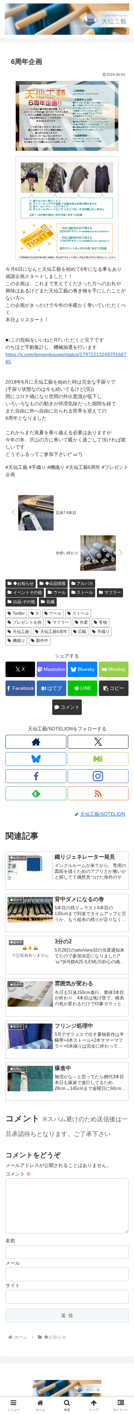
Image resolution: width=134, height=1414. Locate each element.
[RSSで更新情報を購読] (98, 793)
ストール (85, 592)
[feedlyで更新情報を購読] (35, 793)
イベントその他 (27, 592)
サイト (12, 1285)
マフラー (112, 592)
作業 (84, 622)
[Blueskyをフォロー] (35, 759)
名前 (10, 1240)
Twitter (19, 613)
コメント (18, 1174)
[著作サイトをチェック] (35, 742)
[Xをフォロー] (98, 742)
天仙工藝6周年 (53, 631)
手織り (103, 631)
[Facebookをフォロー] (35, 776)
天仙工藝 (21, 631)
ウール (59, 592)
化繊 (50, 601)
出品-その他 (24, 601)
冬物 (103, 622)
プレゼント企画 (27, 622)
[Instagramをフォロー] (98, 776)
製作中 (42, 640)
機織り (19, 640)
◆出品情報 (55, 583)
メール (12, 1263)
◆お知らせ (23, 583)
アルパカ (85, 583)
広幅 (82, 631)
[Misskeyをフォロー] (98, 759)
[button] (114, 688)
